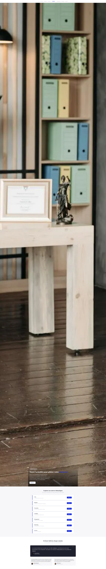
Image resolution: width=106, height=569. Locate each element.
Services (66, 1)
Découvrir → (32, 482)
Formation (45, 1)
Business (42, 1)
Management (59, 1)
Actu (39, 1)
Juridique (49, 1)
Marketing (63, 1)
